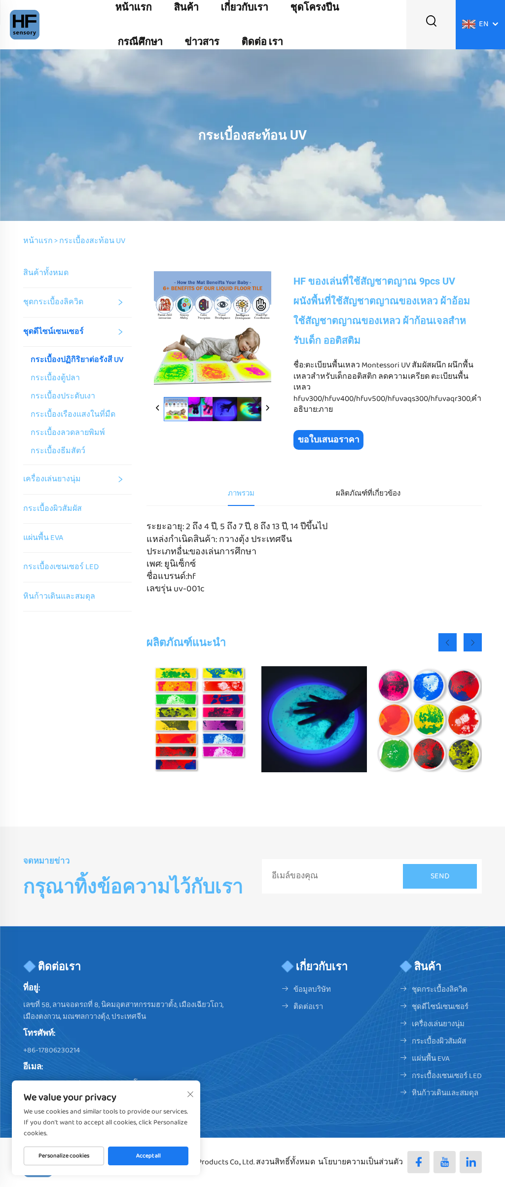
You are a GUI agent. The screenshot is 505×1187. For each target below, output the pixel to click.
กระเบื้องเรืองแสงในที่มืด (73, 415)
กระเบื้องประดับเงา (63, 396)
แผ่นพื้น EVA (43, 538)
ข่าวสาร (202, 42)
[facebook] (418, 1162)
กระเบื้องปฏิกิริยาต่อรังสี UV (77, 360)
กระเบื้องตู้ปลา (55, 378)
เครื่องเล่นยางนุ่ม (52, 479)
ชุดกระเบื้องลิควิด (53, 302)
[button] (447, 642)
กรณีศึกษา (140, 42)
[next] (267, 409)
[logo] (24, 24)
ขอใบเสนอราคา (329, 440)
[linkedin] (471, 1162)
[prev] (158, 409)
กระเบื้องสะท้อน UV (92, 241)
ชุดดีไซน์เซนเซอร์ (53, 331)
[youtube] (444, 1162)
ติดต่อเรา (308, 1007)
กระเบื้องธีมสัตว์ (58, 451)
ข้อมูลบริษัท (312, 990)
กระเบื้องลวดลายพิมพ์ (68, 433)
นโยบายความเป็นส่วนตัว (360, 1162)
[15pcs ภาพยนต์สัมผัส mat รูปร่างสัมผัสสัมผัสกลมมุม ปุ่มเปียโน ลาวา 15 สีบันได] (199, 719)
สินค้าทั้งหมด (46, 273)
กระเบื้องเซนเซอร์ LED (61, 567)
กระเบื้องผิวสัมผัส (52, 509)
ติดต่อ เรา (262, 42)
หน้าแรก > (40, 241)
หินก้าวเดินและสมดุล (59, 596)
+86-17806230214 (51, 1050)
